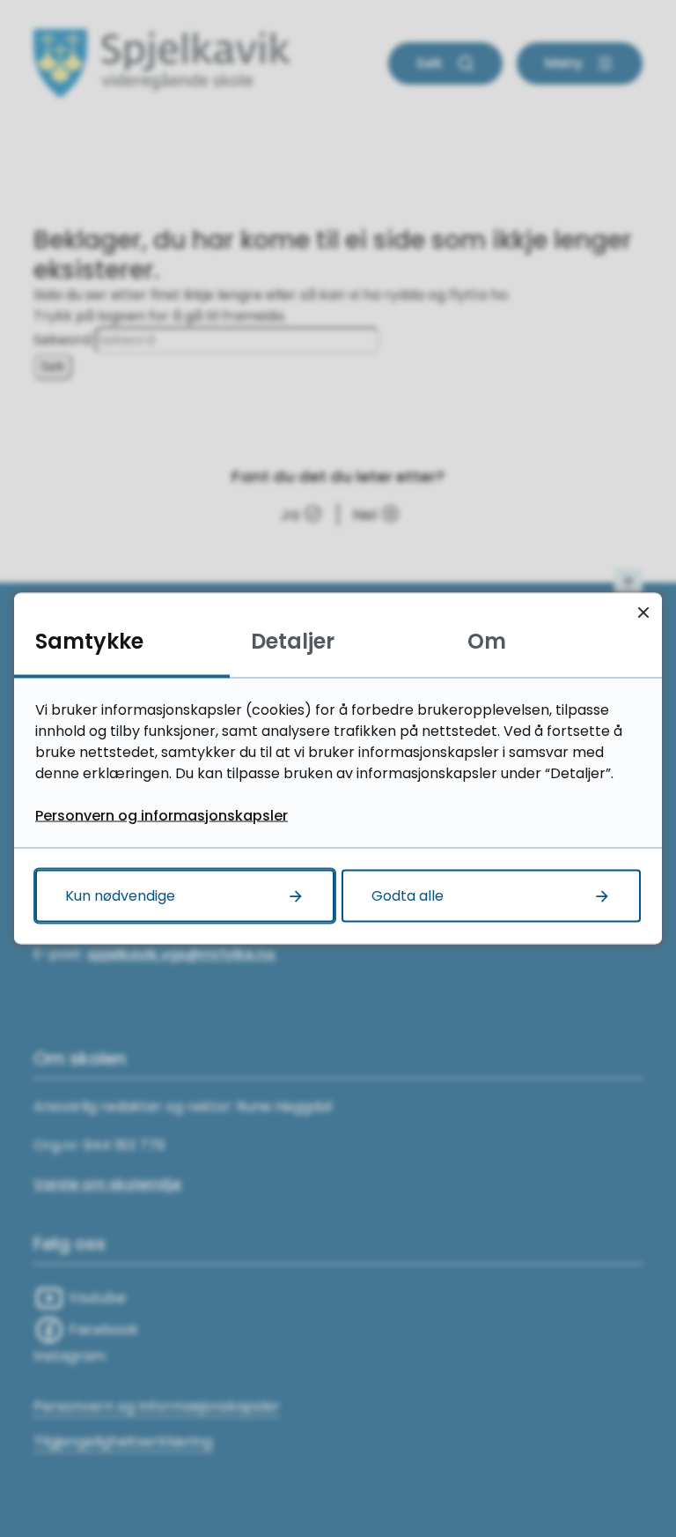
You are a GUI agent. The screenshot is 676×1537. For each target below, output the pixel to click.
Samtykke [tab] (89, 641)
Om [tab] (486, 641)
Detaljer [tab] (292, 641)
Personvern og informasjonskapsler (161, 816)
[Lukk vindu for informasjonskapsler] (643, 612)
